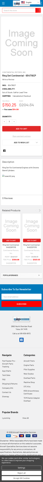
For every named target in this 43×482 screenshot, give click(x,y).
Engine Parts (29, 365)
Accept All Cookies (21, 478)
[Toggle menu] (3, 3)
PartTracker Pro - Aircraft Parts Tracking (9, 364)
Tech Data (6, 375)
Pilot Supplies (29, 369)
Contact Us (6, 392)
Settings (21, 467)
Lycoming (6, 418)
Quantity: (7, 116)
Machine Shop (29, 382)
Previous (36, 210)
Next (39, 210)
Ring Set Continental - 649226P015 (11, 246)
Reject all (22, 473)
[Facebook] (4, 151)
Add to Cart (11, 240)
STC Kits (27, 386)
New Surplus (29, 374)
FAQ (3, 379)
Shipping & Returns (9, 383)
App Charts (6, 371)
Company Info (7, 388)
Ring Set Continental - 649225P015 (32, 246)
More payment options (22, 136)
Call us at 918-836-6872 (22, 333)
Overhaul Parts (29, 378)
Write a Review (8, 79)
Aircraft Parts (29, 361)
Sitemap (5, 396)
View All (25, 418)
